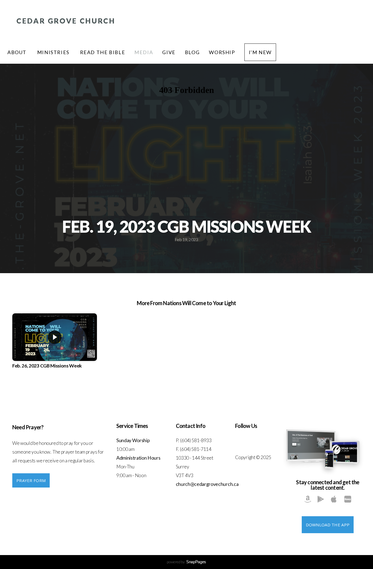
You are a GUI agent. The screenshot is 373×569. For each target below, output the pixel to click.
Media (143, 52)
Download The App (328, 524)
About (17, 52)
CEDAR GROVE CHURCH (66, 20)
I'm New (260, 52)
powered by (186, 561)
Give (168, 52)
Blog (192, 52)
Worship (222, 52)
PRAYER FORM (31, 480)
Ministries (54, 52)
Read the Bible (102, 52)
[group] (54, 345)
